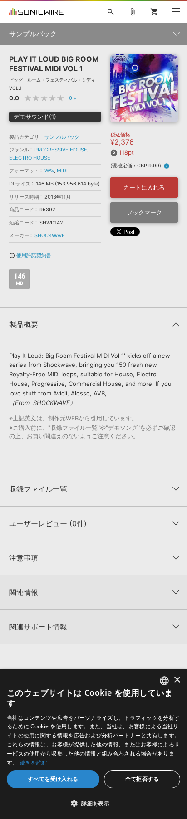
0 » (72, 98)
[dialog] (93, 744)
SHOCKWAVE (49, 235)
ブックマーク (144, 212)
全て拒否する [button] (142, 779)
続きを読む (34, 762)
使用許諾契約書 (30, 255)
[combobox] (164, 680)
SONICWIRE (36, 12)
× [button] (176, 680)
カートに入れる (144, 187)
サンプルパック (61, 137)
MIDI (62, 170)
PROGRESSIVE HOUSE (60, 149)
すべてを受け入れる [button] (53, 779)
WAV (49, 170)
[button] (93, 803)
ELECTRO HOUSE (29, 158)
